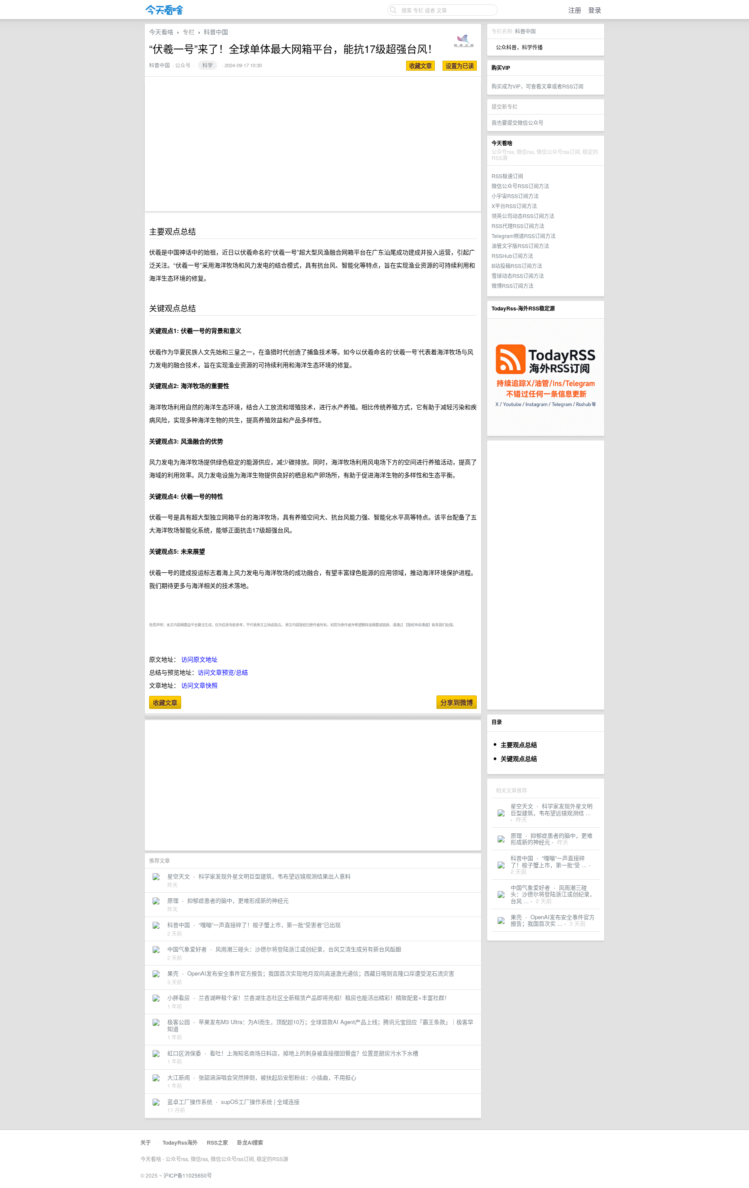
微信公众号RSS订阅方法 (520, 185)
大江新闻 (178, 1077)
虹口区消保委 (184, 1053)
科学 (207, 65)
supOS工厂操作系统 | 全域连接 (260, 1101)
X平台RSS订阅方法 (514, 205)
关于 (145, 1142)
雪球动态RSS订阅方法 (518, 275)
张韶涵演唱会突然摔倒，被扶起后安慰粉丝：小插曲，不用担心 (277, 1077)
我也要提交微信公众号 (518, 122)
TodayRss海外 (180, 1142)
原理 (516, 835)
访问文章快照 (199, 685)
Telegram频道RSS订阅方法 (524, 235)
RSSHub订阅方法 (512, 255)
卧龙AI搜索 (250, 1142)
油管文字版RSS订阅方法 (520, 245)
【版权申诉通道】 (418, 624)
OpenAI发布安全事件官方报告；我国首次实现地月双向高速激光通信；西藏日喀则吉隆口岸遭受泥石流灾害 (320, 973)
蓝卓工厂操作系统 (189, 1101)
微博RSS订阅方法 (513, 285)
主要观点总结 (519, 744)
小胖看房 (178, 997)
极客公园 (178, 1022)
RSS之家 (217, 1142)
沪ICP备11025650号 (187, 1175)
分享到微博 (456, 702)
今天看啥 (161, 31)
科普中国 (525, 31)
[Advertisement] (546, 575)
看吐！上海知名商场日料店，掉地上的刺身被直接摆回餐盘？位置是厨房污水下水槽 (314, 1053)
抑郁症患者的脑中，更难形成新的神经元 (552, 838)
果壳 (516, 917)
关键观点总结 (519, 758)
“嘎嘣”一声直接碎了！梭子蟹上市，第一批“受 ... (549, 861)
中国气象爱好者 (530, 887)
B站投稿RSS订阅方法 (517, 265)
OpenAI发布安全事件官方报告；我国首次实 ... (553, 920)
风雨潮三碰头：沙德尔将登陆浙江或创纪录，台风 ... (553, 894)
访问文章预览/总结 (223, 672)
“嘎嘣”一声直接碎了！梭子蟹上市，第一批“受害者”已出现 (270, 924)
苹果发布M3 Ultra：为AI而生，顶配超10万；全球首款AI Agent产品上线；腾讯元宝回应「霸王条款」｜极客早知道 (320, 1025)
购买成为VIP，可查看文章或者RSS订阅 (537, 86)
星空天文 (522, 806)
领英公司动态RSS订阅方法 (523, 215)
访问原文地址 (199, 659)
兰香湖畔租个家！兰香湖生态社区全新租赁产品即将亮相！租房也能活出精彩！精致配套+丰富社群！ (324, 997)
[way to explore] (164, 13)
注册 (574, 9)
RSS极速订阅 (507, 176)
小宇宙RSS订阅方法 (515, 195)
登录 (594, 9)
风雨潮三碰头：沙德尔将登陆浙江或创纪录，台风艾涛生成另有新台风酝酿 (308, 949)
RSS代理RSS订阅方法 (518, 225)
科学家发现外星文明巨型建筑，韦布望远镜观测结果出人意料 (275, 876)
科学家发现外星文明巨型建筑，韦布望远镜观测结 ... (552, 809)
